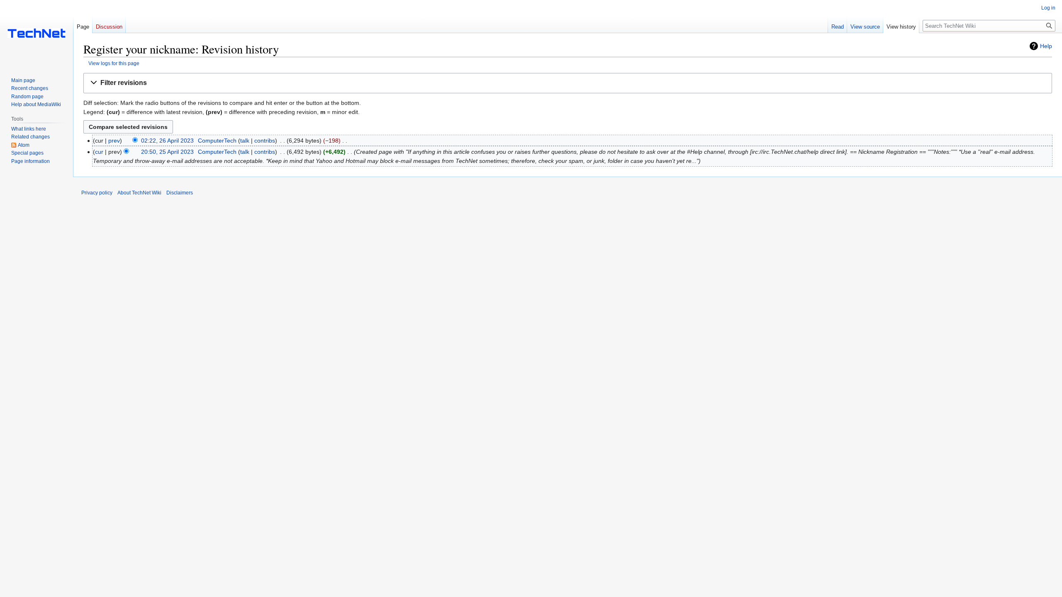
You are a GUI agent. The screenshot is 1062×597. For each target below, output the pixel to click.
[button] (567, 83)
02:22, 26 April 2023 (167, 140)
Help (1046, 46)
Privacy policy (96, 193)
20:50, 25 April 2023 (167, 151)
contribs (264, 140)
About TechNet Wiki (139, 193)
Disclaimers (179, 193)
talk (244, 140)
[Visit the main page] (36, 33)
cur (99, 151)
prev (114, 140)
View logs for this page (113, 63)
